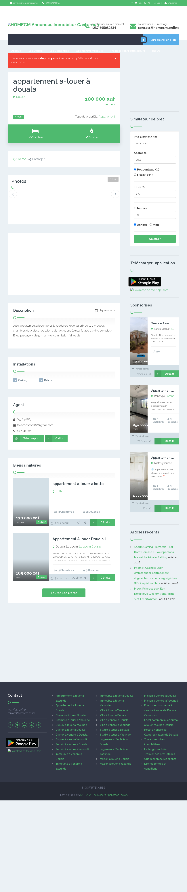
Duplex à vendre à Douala (71, 734)
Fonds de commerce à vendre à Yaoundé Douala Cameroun (160, 710)
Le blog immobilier (155, 749)
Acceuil (16, 50)
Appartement (107, 116)
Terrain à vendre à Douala (71, 744)
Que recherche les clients (160, 758)
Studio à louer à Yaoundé (115, 734)
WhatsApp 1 (31, 438)
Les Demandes (59, 50)
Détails (105, 522)
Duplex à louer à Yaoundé (71, 725)
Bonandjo (170, 396)
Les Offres (35, 50)
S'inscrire (172, 3)
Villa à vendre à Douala (114, 720)
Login (160, 3)
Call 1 (59, 438)
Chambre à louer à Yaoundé (73, 720)
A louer (41, 522)
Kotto (59, 491)
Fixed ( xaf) (145, 175)
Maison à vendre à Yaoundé (161, 700)
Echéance (141, 208)
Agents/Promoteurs (89, 50)
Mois (156, 224)
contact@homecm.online (25, 3)
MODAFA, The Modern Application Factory (104, 794)
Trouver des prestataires (159, 754)
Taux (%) (140, 187)
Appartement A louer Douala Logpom (86, 539)
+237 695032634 (52, 3)
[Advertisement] (93, 12)
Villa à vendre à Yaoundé (115, 725)
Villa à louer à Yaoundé (114, 710)
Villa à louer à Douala (113, 715)
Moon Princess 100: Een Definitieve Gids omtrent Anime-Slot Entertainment (155, 594)
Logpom (85, 546)
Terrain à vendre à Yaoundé (72, 749)
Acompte (140, 153)
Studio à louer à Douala (114, 729)
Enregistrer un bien (163, 39)
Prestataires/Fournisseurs (127, 50)
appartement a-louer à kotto (78, 484)
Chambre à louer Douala (71, 715)
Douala (20, 97)
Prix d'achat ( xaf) (146, 136)
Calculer (155, 238)
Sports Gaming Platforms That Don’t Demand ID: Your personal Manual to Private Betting (154, 552)
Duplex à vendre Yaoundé (71, 739)
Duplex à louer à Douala (70, 729)
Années (142, 224)
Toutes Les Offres (64, 593)
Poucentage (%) (148, 169)
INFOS (156, 50)
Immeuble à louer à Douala (116, 695)
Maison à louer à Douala (114, 758)
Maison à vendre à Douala (160, 695)
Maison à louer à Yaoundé (115, 763)
